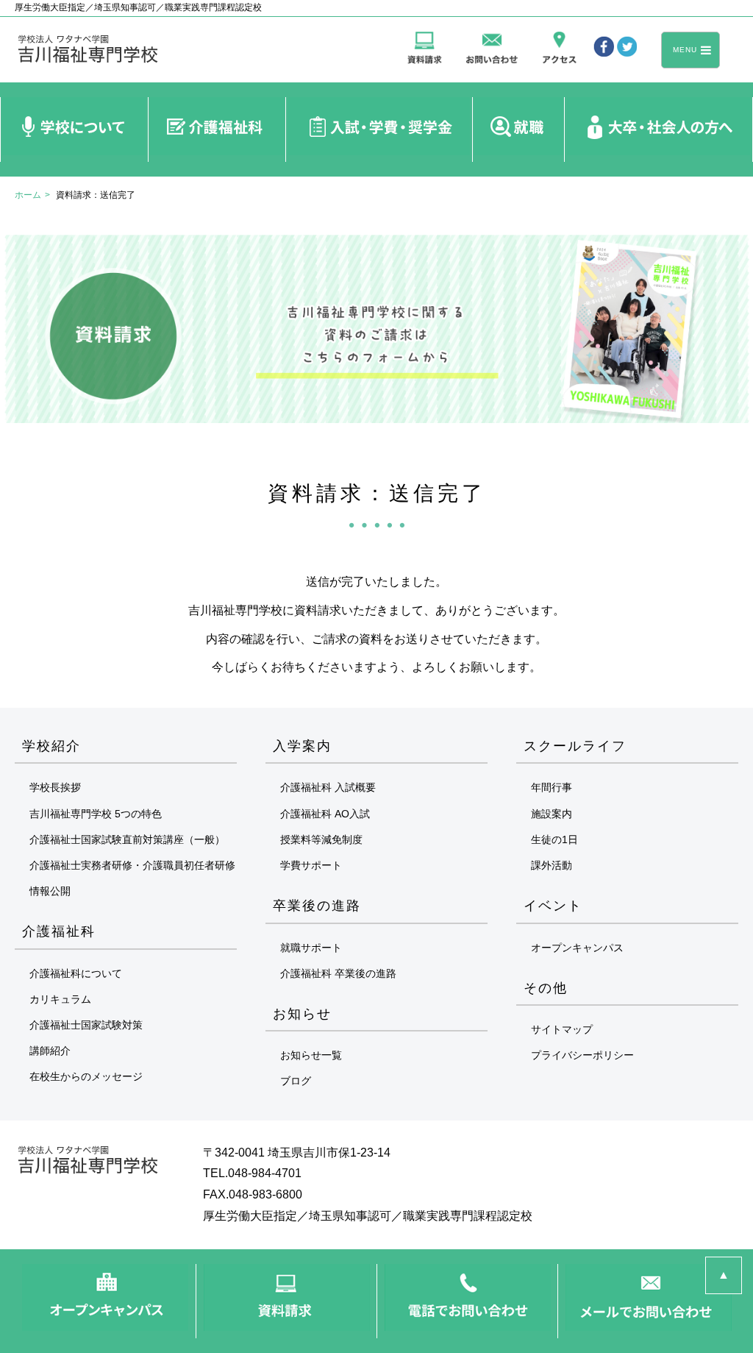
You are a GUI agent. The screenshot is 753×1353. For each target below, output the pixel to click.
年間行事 (551, 787)
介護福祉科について (75, 973)
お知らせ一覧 (311, 1055)
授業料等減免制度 (321, 839)
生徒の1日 (554, 839)
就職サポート (311, 948)
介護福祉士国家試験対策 (86, 1025)
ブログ (295, 1081)
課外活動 (551, 865)
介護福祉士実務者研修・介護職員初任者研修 (132, 865)
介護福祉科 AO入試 (325, 814)
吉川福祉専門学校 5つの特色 (95, 814)
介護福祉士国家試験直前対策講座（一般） (127, 839)
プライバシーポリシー (582, 1055)
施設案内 (551, 814)
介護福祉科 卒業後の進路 (338, 973)
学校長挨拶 (55, 787)
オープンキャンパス (577, 948)
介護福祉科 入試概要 (328, 787)
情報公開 (50, 891)
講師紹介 (50, 1051)
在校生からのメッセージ (86, 1076)
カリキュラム (60, 999)
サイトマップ (562, 1029)
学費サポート (311, 865)
